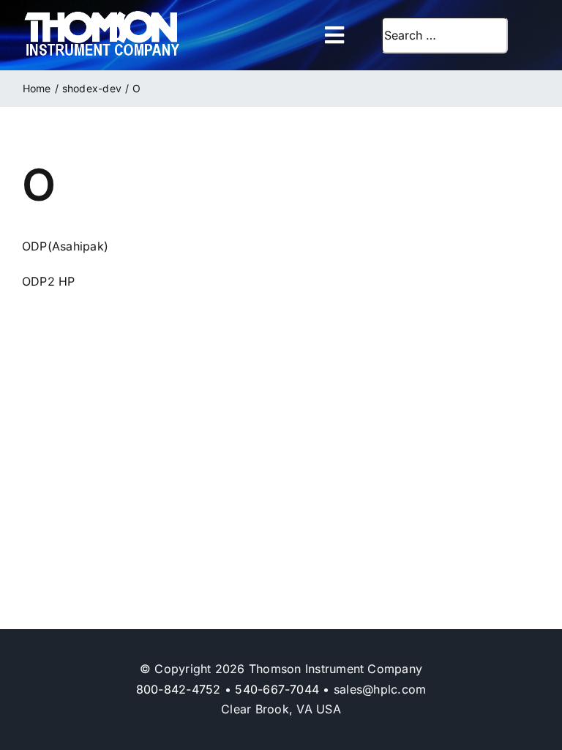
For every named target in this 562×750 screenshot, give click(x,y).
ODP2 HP (48, 281)
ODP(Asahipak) (65, 246)
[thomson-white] (102, 16)
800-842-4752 (178, 689)
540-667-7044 (277, 689)
